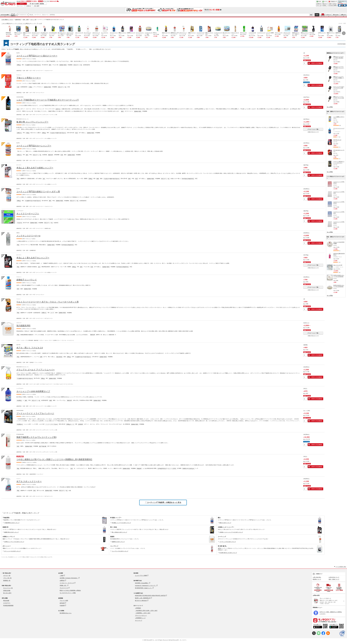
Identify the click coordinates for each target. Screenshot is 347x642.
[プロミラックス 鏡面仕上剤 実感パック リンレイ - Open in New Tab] (71, 29)
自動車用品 (18, 19)
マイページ (20, 6)
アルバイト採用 (64, 600)
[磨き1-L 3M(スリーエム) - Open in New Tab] (157, 29)
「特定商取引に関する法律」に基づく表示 (146, 610)
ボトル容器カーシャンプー (51, 138)
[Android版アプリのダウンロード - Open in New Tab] (337, 626)
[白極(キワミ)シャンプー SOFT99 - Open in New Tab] (192, 29)
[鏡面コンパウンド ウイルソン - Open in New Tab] (18, 29)
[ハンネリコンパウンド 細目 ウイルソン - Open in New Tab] (218, 29)
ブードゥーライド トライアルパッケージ (35, 413)
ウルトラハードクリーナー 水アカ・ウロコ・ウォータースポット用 (47, 302)
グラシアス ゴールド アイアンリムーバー (35, 370)
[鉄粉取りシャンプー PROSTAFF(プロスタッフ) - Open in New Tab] (131, 29)
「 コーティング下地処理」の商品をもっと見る (163, 502)
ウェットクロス (38, 362)
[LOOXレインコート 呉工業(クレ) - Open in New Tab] (322, 29)
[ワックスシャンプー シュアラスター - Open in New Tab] (261, 29)
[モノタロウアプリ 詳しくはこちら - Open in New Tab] (328, 620)
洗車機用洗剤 (33, 250)
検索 (317, 14)
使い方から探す (7, 593)
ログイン (22, 3)
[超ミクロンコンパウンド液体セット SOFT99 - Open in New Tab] (62, 29)
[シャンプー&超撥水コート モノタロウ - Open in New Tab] (270, 29)
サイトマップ (138, 620)
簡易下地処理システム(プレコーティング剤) (36, 437)
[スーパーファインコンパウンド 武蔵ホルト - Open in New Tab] (140, 29)
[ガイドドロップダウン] (333, 5)
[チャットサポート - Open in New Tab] (325, 3)
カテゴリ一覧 (6, 575)
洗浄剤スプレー (56, 340)
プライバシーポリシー (141, 615)
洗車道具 (32, 362)
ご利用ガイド (318, 573)
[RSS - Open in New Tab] (328, 634)
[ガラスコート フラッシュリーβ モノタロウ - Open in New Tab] (183, 29)
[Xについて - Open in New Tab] (314, 634)
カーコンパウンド (40, 92)
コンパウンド (40, 474)
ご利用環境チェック (140, 618)
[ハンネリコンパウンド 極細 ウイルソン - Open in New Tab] (149, 29)
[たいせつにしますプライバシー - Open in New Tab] (342, 633)
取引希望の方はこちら (65, 613)
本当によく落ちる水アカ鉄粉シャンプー (34, 168)
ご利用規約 (138, 608)
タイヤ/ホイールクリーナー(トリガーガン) (63, 384)
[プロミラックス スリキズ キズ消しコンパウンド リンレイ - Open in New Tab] (287, 29)
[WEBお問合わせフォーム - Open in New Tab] (319, 3)
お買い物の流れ (317, 577)
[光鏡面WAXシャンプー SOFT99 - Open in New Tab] (339, 29)
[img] (8, 3)
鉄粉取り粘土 (48, 228)
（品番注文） (13, 14)
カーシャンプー (39, 138)
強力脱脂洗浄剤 (23, 325)
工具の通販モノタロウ (7, 19)
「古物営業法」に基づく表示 (142, 613)
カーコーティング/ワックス (42, 114)
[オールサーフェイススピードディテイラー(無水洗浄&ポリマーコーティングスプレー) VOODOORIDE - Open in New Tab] (36, 29)
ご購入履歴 (36, 6)
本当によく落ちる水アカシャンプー (32, 258)
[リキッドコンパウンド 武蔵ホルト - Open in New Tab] (79, 29)
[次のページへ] (344, 33)
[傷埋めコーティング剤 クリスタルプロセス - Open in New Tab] (331, 29)
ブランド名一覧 (7, 578)
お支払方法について (334, 577)
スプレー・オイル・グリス (46, 340)
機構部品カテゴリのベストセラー (335, 53)
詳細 (311, 14)
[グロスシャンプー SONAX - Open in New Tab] (279, 29)
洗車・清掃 (26, 19)
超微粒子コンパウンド (26, 280)
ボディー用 (33, 19)
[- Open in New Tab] (318, 587)
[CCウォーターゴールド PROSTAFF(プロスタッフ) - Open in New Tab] (235, 29)
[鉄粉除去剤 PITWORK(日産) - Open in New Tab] (10, 29)
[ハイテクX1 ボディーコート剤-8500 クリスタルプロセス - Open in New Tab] (253, 29)
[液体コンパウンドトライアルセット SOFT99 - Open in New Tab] (305, 29)
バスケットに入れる (316, 63)
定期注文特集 (6, 590)
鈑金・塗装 (25, 474)
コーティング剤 (53, 114)
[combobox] (169, 15)
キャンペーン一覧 (8, 588)
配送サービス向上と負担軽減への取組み (70, 590)
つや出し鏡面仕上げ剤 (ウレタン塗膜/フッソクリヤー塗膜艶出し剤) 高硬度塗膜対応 (54, 459)
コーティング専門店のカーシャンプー (33, 146)
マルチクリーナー (49, 70)
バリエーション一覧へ (313, 129)
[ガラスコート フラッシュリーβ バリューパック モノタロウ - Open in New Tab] (97, 29)
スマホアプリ (6, 603)
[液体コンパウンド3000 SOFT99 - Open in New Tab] (209, 29)
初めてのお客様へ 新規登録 (38, 3)
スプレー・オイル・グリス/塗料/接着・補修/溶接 (27, 340)
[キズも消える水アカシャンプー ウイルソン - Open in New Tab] (53, 29)
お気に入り (343, 14)
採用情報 (60, 598)
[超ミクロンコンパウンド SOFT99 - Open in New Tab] (227, 29)
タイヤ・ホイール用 (34, 384)
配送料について (317, 579)
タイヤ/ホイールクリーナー (46, 384)
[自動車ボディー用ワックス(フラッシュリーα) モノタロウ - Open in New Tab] (175, 29)
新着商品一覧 (6, 580)
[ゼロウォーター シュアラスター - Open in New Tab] (244, 29)
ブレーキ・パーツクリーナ (68, 340)
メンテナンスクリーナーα (28, 236)
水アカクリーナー (49, 318)
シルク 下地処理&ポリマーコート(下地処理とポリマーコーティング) (47, 100)
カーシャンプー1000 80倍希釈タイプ (33, 391)
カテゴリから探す (5, 14)
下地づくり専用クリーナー (28, 78)
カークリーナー (39, 70)
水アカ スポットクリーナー (29, 481)
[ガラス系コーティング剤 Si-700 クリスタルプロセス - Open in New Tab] (44, 29)
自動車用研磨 (33, 474)
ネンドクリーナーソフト (27, 213)
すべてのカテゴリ (22, 14)
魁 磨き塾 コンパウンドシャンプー (32, 122)
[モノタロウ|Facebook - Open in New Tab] (323, 634)
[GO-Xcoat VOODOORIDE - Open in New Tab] (313, 29)
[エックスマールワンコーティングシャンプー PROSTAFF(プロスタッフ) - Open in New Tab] (201, 29)
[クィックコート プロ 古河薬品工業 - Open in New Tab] (105, 29)
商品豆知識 (6, 600)
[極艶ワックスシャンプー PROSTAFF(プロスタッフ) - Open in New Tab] (123, 29)
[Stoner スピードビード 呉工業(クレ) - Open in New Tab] (166, 29)
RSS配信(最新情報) (8, 605)
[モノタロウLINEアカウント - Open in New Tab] (318, 634)
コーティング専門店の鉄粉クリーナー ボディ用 (38, 191)
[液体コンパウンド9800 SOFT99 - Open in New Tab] (27, 29)
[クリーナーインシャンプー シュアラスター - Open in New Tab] (114, 29)
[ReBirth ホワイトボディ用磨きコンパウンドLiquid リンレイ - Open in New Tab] (296, 29)
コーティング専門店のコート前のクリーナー (36, 56)
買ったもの (335, 14)
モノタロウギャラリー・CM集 (68, 593)
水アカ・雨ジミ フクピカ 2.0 (29, 348)
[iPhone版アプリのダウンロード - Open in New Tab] (320, 626)
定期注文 (28, 6)
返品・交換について (334, 579)
